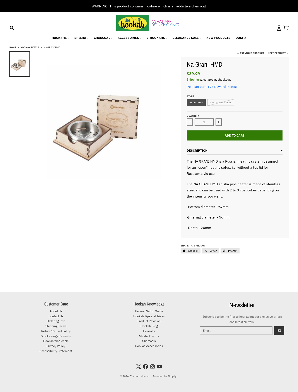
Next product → (278, 53)
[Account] (279, 28)
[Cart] (286, 28)
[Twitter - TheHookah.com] (138, 366)
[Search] (12, 28)
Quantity (193, 115)
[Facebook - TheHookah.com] (145, 366)
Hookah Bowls (30, 47)
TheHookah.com (139, 376)
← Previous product (250, 53)
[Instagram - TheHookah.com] (152, 366)
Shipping (193, 80)
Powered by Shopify (164, 376)
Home (12, 47)
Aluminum (196, 102)
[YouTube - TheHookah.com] (159, 366)
